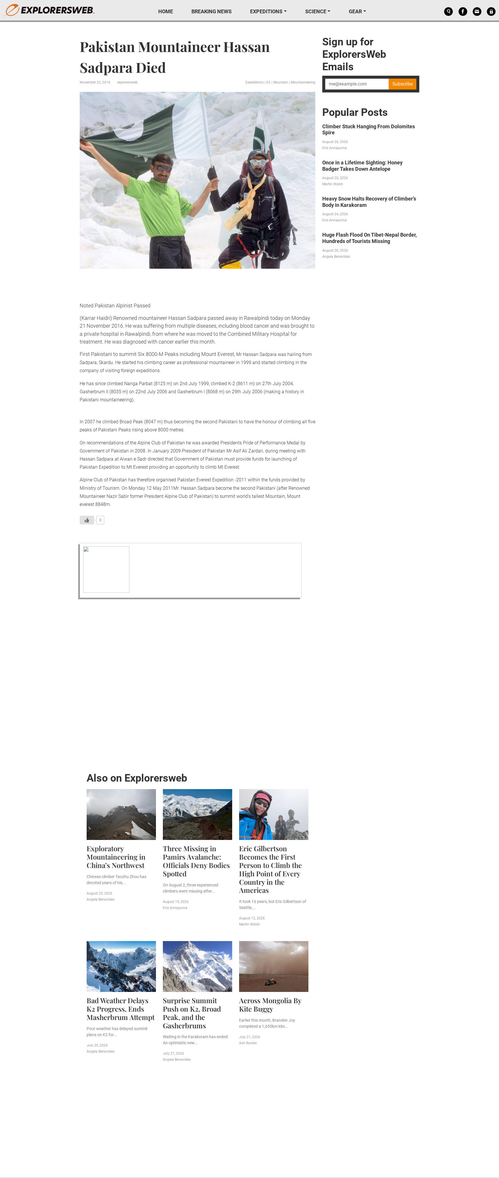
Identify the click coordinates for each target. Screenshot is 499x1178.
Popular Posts (355, 112)
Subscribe (402, 84)
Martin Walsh (249, 924)
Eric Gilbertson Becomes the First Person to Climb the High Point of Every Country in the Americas (270, 869)
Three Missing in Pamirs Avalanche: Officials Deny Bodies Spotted (196, 861)
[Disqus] (197, 684)
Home (165, 11)
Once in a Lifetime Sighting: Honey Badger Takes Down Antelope (362, 165)
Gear (355, 11)
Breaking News (211, 11)
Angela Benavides (100, 899)
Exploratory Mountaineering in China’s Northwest (116, 857)
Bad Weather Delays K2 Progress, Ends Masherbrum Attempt (120, 1009)
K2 (268, 82)
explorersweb (127, 82)
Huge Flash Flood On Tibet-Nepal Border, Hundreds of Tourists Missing (369, 238)
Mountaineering (303, 82)
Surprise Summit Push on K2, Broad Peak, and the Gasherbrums (192, 1013)
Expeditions (266, 11)
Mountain (280, 82)
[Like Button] (87, 520)
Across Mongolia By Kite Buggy (270, 1004)
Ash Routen (248, 1043)
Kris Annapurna (175, 908)
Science (315, 11)
